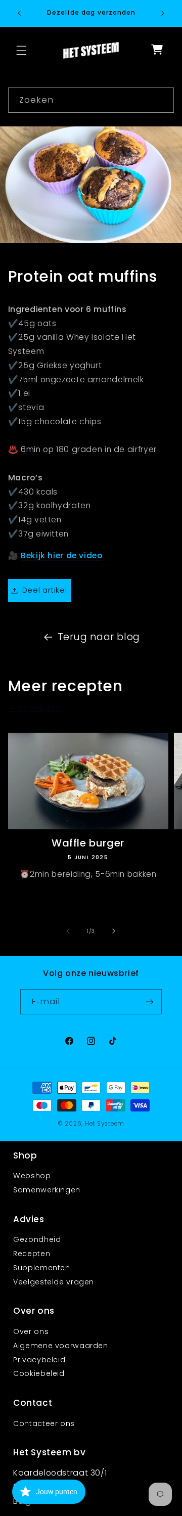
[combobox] (91, 100)
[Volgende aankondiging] (163, 13)
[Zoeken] (161, 99)
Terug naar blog (99, 637)
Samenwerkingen (46, 1190)
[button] (21, 50)
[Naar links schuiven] (68, 931)
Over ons (31, 1331)
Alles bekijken (35, 707)
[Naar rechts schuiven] (114, 931)
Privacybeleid (39, 1360)
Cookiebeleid (39, 1373)
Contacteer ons (44, 1423)
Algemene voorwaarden (60, 1346)
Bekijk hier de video (62, 555)
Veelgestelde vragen (53, 1282)
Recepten (31, 1254)
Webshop (32, 1176)
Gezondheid (37, 1239)
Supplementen (41, 1268)
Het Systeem (104, 1124)
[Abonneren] (149, 1001)
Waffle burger (88, 843)
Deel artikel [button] (44, 590)
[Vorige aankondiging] (19, 13)
